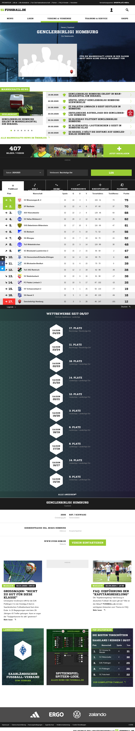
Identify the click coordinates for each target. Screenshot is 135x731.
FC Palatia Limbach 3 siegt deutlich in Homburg (95, 107)
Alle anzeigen (66, 494)
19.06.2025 (53, 95)
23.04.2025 (53, 114)
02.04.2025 (53, 120)
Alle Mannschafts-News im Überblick (24, 138)
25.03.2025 (53, 126)
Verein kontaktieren (87, 542)
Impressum (5, 725)
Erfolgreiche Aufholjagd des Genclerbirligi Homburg (97, 114)
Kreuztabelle (100, 189)
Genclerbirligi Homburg (67, 502)
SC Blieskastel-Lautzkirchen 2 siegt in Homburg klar (95, 126)
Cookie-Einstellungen (79, 725)
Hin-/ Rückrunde (34, 189)
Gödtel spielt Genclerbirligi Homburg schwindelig (94, 101)
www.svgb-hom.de (55, 541)
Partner (54, 2)
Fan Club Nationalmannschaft (40, 2)
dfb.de (15, 2)
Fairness (122, 189)
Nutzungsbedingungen (35, 725)
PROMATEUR (6, 2)
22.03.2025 (53, 133)
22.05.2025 (53, 101)
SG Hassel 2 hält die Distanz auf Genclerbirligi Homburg (97, 133)
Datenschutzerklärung (19, 725)
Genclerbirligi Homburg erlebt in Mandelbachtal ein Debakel (19, 120)
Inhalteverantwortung (63, 725)
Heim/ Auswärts (56, 189)
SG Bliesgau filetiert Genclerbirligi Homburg (93, 120)
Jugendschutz (49, 725)
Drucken (124, 307)
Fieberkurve (78, 189)
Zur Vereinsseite (67, 36)
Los (111, 172)
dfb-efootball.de (24, 2)
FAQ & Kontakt (63, 2)
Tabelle (13, 189)
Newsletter (74, 2)
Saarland (70, 27)
